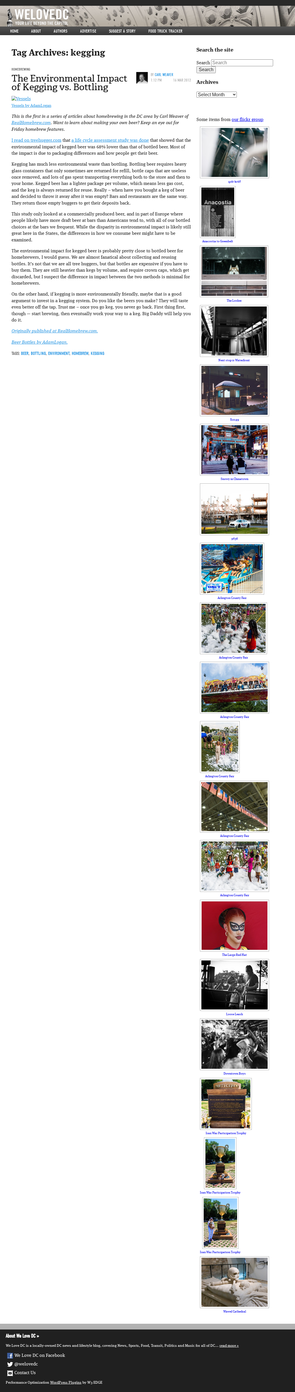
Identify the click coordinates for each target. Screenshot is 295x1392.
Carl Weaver (164, 74)
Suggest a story (122, 31)
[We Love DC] (150, 18)
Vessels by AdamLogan (31, 106)
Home (14, 31)
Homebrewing (21, 69)
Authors (60, 31)
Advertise (88, 31)
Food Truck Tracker (165, 31)
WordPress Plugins (66, 1383)
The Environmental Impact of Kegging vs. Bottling (69, 82)
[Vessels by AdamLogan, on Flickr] (21, 99)
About (36, 31)
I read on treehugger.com (36, 140)
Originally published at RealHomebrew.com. (55, 331)
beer (25, 353)
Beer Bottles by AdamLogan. (40, 342)
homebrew (80, 353)
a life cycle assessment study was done (110, 140)
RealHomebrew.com (31, 123)
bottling (38, 353)
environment (58, 353)
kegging (97, 353)
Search (203, 63)
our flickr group (247, 120)
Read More (228, 1346)
